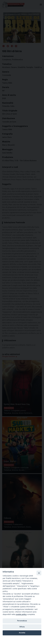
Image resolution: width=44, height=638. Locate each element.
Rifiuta (22, 627)
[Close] (39, 573)
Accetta (22, 633)
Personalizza (22, 621)
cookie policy (21, 614)
